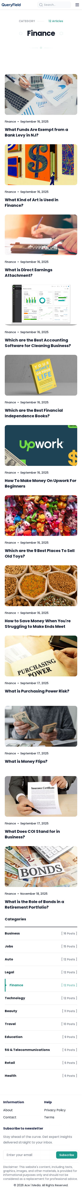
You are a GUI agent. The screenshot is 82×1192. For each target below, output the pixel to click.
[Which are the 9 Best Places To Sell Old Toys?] (41, 515)
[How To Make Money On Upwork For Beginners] (41, 445)
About (8, 1110)
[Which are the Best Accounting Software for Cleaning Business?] (41, 305)
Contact (9, 1117)
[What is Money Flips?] (41, 726)
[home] (11, 4)
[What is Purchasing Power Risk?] (41, 656)
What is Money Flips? (26, 761)
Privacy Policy (55, 1110)
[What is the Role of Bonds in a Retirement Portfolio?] (41, 866)
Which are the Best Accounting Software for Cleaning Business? (38, 342)
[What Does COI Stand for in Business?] (41, 796)
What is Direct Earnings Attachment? (28, 272)
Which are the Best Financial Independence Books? (34, 413)
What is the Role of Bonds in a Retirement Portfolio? (34, 904)
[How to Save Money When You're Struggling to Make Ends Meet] (41, 585)
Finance (10, 122)
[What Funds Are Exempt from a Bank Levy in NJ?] (41, 94)
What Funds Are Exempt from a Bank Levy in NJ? (36, 132)
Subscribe (66, 1155)
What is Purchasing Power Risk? (37, 691)
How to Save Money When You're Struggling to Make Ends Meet (38, 623)
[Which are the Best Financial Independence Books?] (41, 375)
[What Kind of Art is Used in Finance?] (41, 164)
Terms (49, 1117)
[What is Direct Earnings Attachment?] (41, 235)
